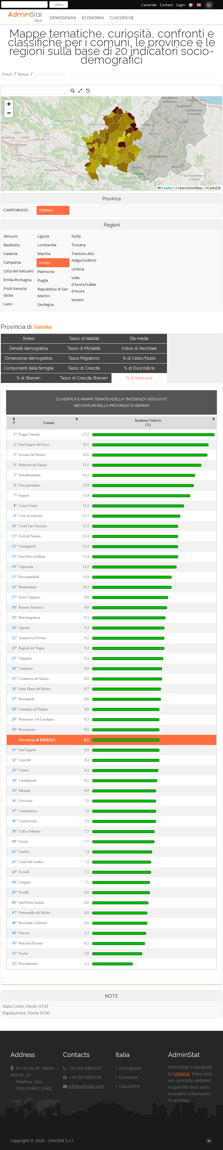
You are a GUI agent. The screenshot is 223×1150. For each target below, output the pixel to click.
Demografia (63, 17)
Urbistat (182, 1073)
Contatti (166, 4)
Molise (23, 74)
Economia (93, 17)
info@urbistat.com (86, 1086)
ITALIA (7, 74)
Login (180, 4)
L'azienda (149, 4)
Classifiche (122, 17)
